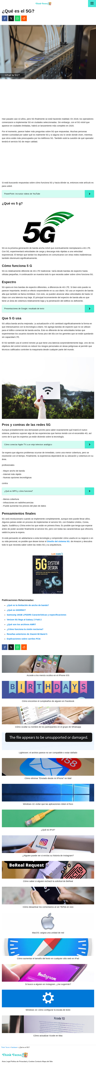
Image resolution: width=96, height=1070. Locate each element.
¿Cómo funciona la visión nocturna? (25, 629)
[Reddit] (24, 18)
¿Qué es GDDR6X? (16, 610)
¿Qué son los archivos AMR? (21, 624)
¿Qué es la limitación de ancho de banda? (28, 605)
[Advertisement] (48, 98)
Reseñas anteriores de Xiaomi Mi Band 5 (27, 634)
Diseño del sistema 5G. (58, 541)
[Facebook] (4, 18)
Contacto (38, 1061)
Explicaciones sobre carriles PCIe (24, 639)
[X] (11, 18)
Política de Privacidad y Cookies (23, 1061)
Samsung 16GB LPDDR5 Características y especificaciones (36, 615)
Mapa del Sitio (47, 1061)
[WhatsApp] (17, 18)
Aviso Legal (6, 1061)
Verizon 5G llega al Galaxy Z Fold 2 (24, 619)
